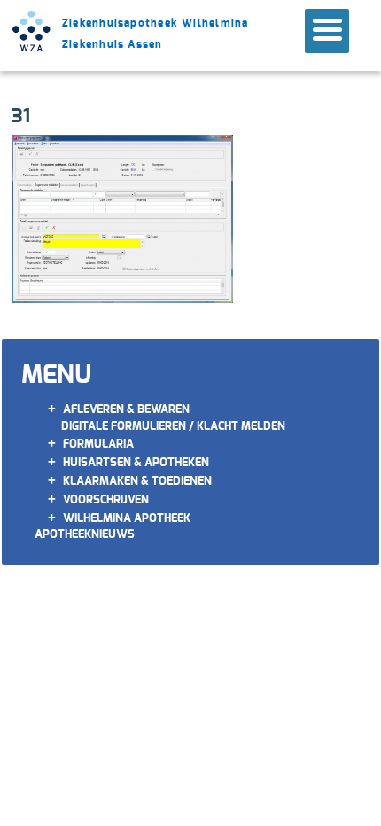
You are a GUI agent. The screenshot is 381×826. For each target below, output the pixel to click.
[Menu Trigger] (327, 31)
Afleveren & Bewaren (126, 409)
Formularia (98, 443)
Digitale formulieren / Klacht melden (173, 425)
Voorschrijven (106, 499)
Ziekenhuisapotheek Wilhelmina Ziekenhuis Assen (155, 33)
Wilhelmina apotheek (126, 518)
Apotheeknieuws (85, 534)
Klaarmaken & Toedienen (137, 480)
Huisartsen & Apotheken (136, 462)
